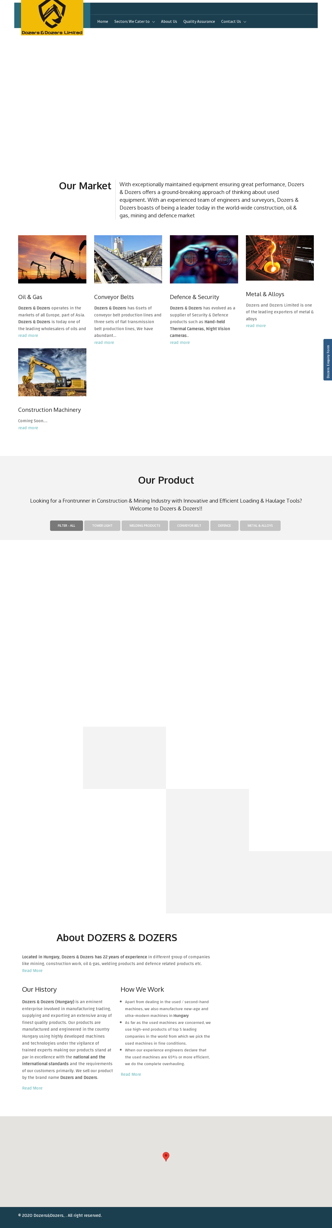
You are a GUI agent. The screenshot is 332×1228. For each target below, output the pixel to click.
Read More (32, 971)
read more (28, 335)
